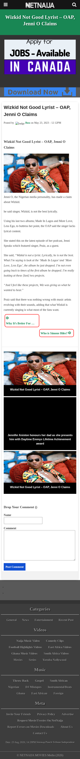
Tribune (57, 742)
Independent (68, 742)
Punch (49, 742)
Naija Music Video (28, 640)
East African (39, 693)
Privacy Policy (46, 714)
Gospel (39, 680)
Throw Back (21, 680)
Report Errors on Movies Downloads (30, 726)
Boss (27, 122)
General (12, 620)
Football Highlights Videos (25, 647)
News (25, 620)
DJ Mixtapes (33, 687)
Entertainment (44, 620)
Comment (10, 528)
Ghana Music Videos (24, 653)
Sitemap (40, 742)
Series (32, 659)
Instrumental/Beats (60, 687)
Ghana (21, 693)
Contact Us (40, 733)
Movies (18, 659)
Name (7, 515)
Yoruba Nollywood (54, 659)
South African (59, 680)
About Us (66, 726)
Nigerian (13, 687)
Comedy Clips (55, 640)
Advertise (68, 714)
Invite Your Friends (18, 714)
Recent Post (66, 620)
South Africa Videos (56, 653)
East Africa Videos (59, 647)
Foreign (58, 693)
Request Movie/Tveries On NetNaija (40, 720)
